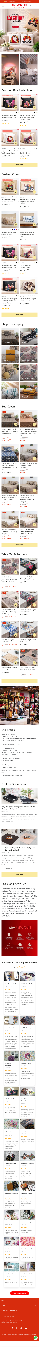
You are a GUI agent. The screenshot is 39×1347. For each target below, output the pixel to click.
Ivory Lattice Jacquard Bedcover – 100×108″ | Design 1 (9, 532)
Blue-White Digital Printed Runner (8, 641)
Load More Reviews (19, 1293)
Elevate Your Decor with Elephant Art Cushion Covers (28, 202)
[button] (31, 5)
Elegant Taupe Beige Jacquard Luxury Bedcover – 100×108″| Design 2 (27, 498)
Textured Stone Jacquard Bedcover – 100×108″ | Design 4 (28, 465)
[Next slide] (35, 69)
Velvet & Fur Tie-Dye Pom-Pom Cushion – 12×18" (27, 234)
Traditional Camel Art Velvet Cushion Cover (9, 116)
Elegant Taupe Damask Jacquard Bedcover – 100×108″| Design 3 (9, 497)
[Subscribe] (36, 1316)
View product (16, 107)
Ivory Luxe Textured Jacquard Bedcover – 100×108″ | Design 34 (27, 532)
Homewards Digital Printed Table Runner (27, 578)
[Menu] (2, 5)
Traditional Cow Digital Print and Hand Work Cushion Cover (27, 117)
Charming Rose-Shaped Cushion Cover (28, 300)
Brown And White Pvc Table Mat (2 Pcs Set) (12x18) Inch (9, 612)
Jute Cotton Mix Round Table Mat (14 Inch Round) (9, 582)
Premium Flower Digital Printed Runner (28, 611)
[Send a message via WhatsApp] (35, 1338)
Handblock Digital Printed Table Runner (29, 641)
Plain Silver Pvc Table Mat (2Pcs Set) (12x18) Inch (27, 670)
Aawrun (9, 1334)
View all (19, 164)
